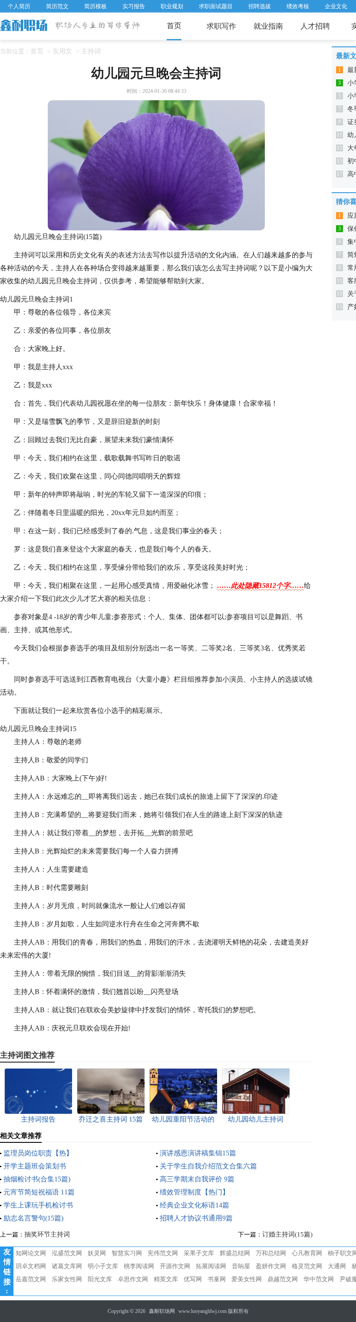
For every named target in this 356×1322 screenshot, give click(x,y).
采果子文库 (199, 1253)
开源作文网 (175, 1266)
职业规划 (172, 6)
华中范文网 (318, 1279)
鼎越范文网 (282, 1279)
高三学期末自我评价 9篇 (197, 1179)
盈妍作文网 (271, 1266)
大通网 (337, 1266)
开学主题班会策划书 (34, 1166)
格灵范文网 (307, 1266)
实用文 (62, 51)
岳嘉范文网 (31, 1279)
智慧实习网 (127, 1253)
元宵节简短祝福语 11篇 (39, 1192)
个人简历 (19, 6)
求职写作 (221, 26)
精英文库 (166, 1279)
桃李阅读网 (139, 1266)
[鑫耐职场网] (24, 26)
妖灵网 (97, 1253)
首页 (174, 26)
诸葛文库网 (67, 1266)
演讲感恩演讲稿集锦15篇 (198, 1153)
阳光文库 (100, 1279)
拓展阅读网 (211, 1266)
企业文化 (336, 6)
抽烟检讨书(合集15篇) (36, 1179)
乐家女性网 (67, 1279)
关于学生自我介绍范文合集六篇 (208, 1166)
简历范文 (57, 6)
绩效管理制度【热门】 (194, 1192)
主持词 (91, 51)
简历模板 (95, 6)
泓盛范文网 (67, 1253)
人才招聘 (315, 26)
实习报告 (133, 6)
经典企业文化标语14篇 (194, 1205)
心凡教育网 (307, 1253)
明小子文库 (103, 1266)
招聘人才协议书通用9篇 (196, 1218)
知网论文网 (31, 1253)
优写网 (193, 1279)
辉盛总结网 (235, 1253)
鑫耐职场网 (162, 1311)
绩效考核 (298, 6)
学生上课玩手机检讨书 (38, 1205)
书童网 (217, 1279)
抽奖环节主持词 (47, 1234)
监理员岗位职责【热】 (38, 1153)
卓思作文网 (133, 1279)
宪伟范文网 (163, 1253)
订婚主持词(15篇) (287, 1234)
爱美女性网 (246, 1279)
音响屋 (241, 1266)
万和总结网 (271, 1253)
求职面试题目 (216, 6)
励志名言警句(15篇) (33, 1218)
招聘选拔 (259, 6)
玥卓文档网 (31, 1266)
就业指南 (268, 26)
